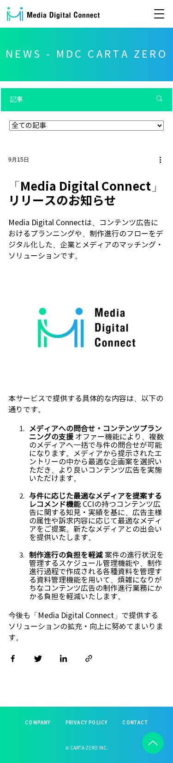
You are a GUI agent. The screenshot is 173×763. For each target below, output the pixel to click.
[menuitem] (38, 723)
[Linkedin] (63, 661)
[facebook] (12, 661)
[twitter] (38, 661)
